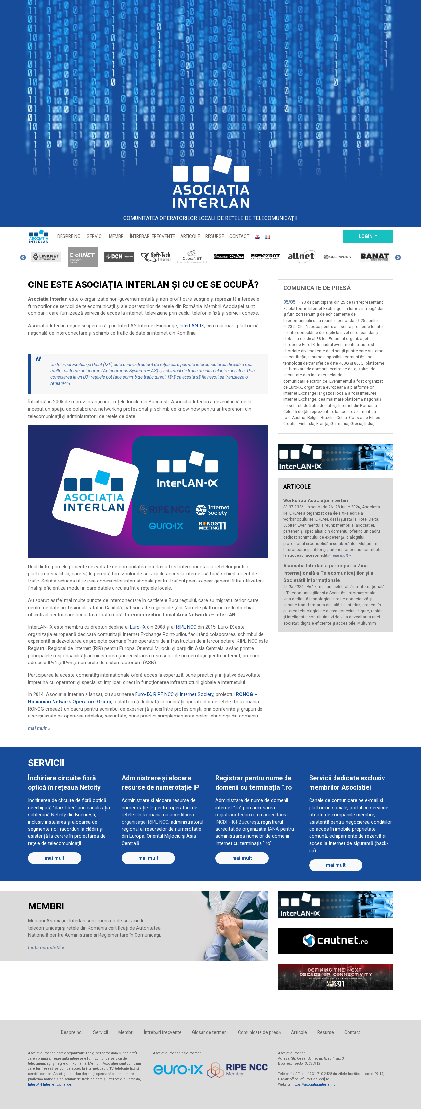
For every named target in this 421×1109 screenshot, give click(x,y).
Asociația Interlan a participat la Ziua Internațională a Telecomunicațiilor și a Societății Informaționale (328, 573)
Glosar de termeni (210, 1032)
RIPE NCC (186, 627)
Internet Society (196, 694)
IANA (273, 829)
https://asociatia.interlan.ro (314, 1084)
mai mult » (39, 728)
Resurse (214, 236)
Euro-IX (138, 627)
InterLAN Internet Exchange (49, 1084)
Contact (239, 236)
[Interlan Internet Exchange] (335, 457)
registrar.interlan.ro (235, 815)
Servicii (95, 236)
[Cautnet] (335, 945)
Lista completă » (46, 948)
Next (398, 258)
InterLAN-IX (191, 326)
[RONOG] (335, 982)
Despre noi (69, 236)
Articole (190, 236)
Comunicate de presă (259, 1032)
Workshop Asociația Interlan (315, 500)
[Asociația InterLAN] (210, 181)
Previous (23, 258)
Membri (117, 236)
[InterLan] (335, 909)
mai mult (54, 858)
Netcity (58, 815)
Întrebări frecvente (152, 236)
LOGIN (366, 236)
